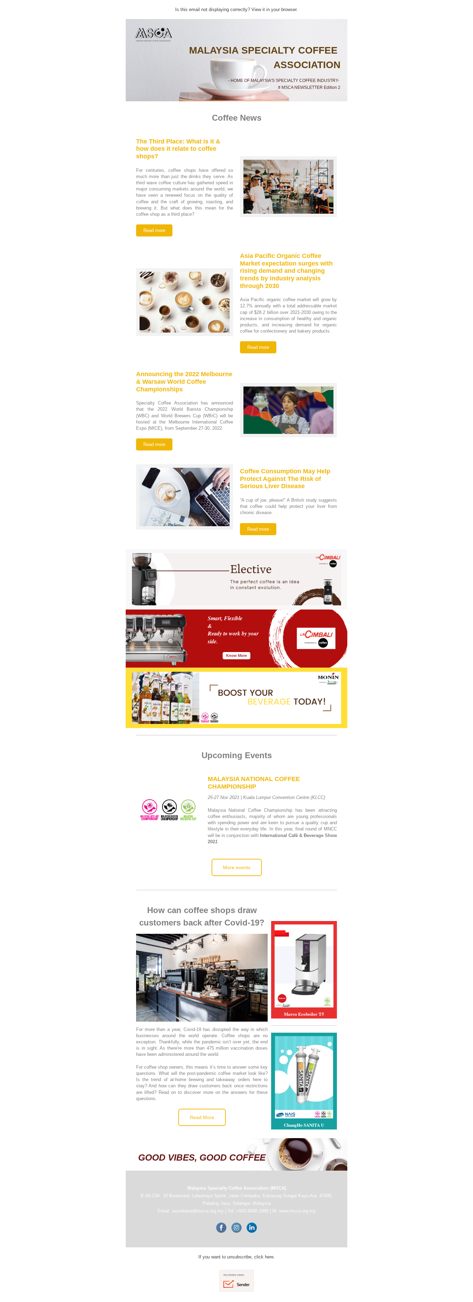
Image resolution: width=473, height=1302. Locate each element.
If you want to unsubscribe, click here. (236, 1256)
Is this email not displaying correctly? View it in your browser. (236, 9)
